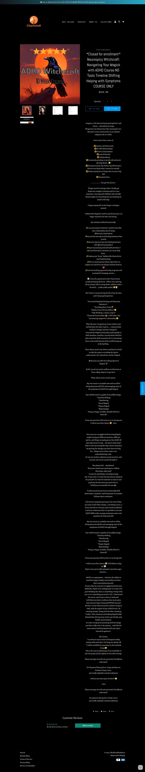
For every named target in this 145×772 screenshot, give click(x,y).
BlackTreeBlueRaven (117, 752)
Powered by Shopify (118, 755)
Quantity (97, 101)
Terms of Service (26, 759)
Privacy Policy (25, 762)
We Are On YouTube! (27, 766)
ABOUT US (93, 22)
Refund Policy (25, 756)
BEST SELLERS (68, 22)
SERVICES (82, 22)
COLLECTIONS (106, 22)
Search (22, 752)
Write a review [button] (88, 725)
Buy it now (112, 108)
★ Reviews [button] (143, 388)
